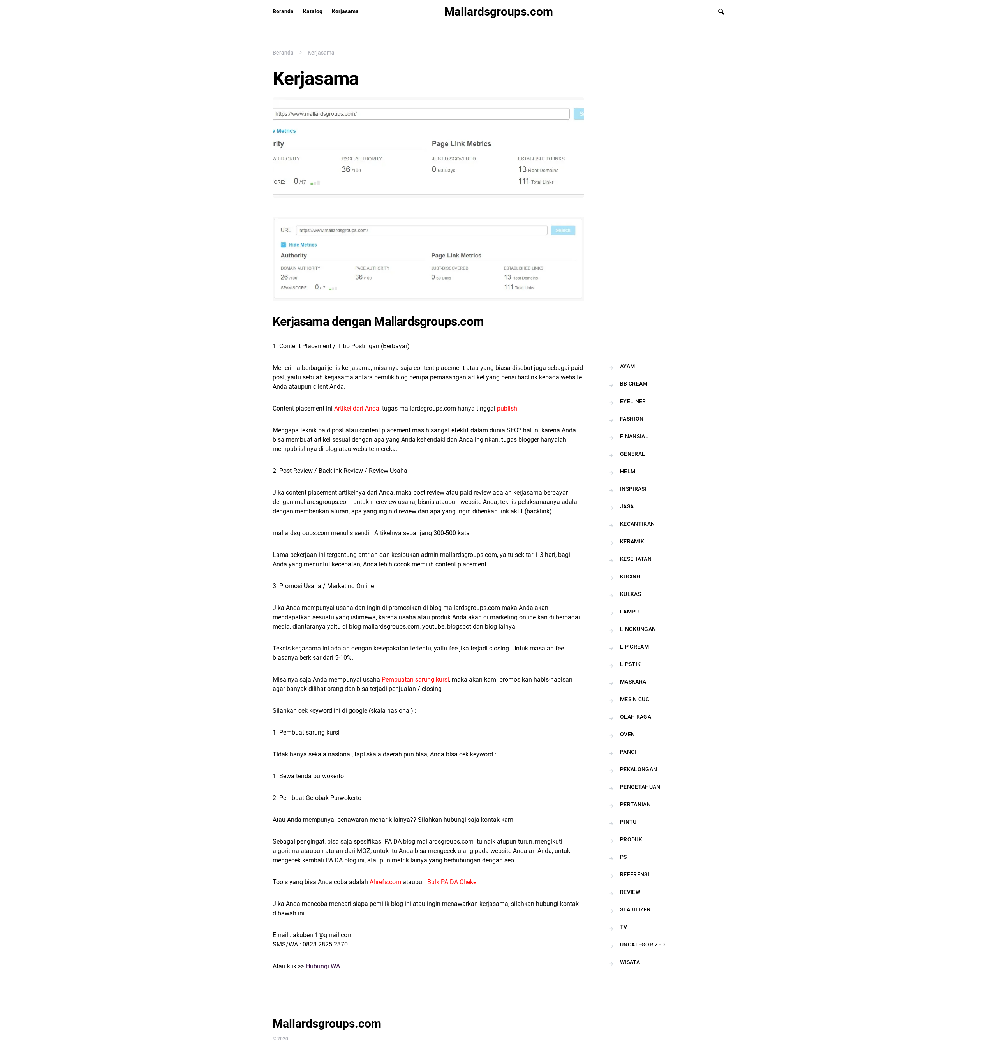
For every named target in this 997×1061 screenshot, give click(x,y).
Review (630, 892)
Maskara (633, 682)
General (632, 454)
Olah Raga (635, 717)
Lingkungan (638, 629)
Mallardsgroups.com (498, 11)
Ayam (627, 366)
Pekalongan (638, 769)
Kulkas (630, 594)
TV (623, 927)
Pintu (628, 822)
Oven (627, 734)
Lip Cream (634, 646)
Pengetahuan (640, 787)
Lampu (629, 611)
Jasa (627, 506)
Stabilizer (635, 909)
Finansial (634, 436)
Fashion (631, 419)
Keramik (632, 541)
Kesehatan (636, 559)
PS (623, 857)
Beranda (283, 52)
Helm (627, 471)
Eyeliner (633, 401)
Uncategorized (642, 944)
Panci (628, 752)
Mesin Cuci (635, 699)
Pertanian (635, 804)
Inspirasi (633, 489)
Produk (631, 839)
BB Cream (634, 384)
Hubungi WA (323, 966)
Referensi (634, 874)
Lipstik (630, 664)
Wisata (630, 962)
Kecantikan (637, 524)
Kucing (630, 576)
